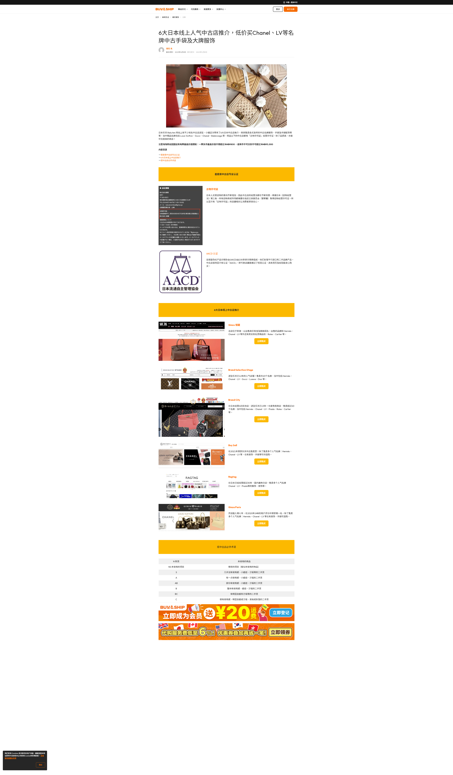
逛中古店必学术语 (168, 160)
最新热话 (165, 17)
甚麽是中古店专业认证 (170, 155)
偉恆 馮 (169, 48)
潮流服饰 (175, 17)
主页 (157, 17)
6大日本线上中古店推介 (171, 157)
